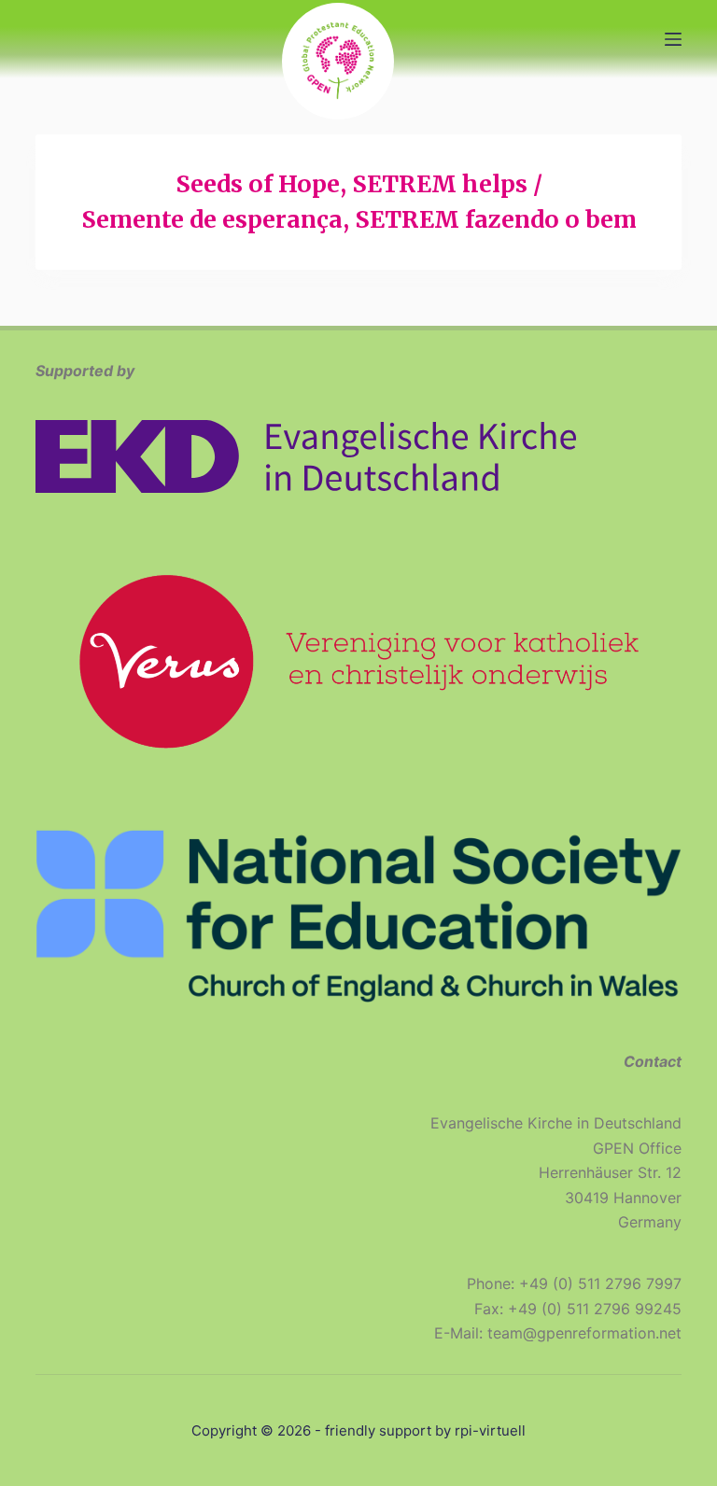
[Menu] (673, 39)
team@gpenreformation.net (584, 1333)
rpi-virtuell (490, 1430)
